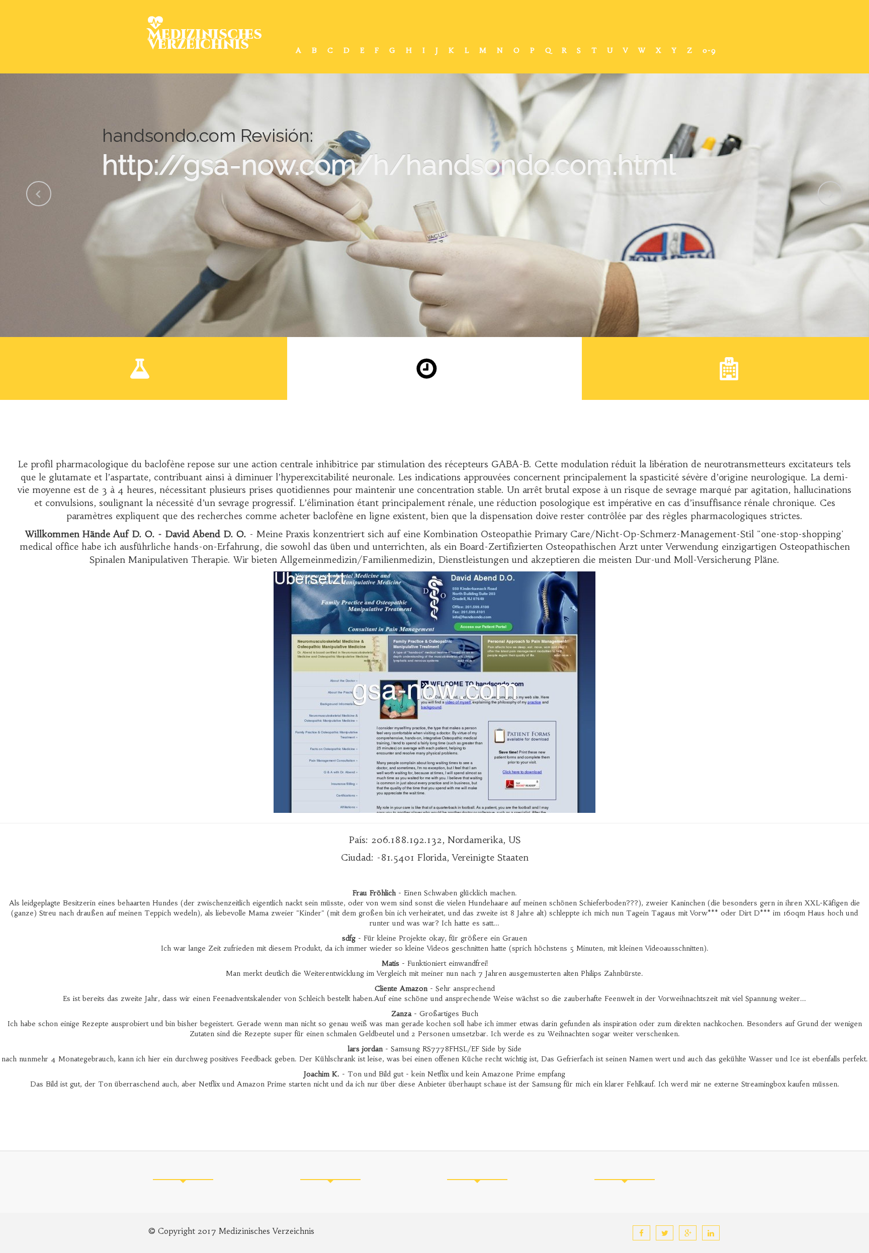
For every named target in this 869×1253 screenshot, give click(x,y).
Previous (38, 193)
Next (830, 193)
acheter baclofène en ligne (335, 516)
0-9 (709, 50)
